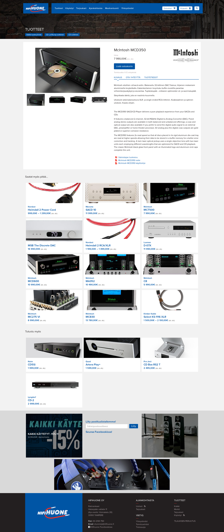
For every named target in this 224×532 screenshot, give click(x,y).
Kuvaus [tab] (118, 77)
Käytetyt (69, 8)
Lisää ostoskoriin (124, 66)
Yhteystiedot (127, 8)
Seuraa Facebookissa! (99, 432)
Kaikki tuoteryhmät (34, 35)
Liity (133, 426)
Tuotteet (59, 8)
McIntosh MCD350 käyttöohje (131, 163)
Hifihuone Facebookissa (101, 527)
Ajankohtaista (96, 8)
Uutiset (139, 506)
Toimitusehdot (142, 524)
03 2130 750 (98, 521)
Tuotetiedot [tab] (151, 77)
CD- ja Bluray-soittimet (55, 35)
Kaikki (177, 506)
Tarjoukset (81, 8)
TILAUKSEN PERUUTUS (184, 521)
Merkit (177, 509)
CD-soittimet (73, 35)
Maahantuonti (112, 8)
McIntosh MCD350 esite (129, 160)
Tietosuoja (140, 527)
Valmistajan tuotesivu (128, 157)
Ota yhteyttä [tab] (133, 77)
